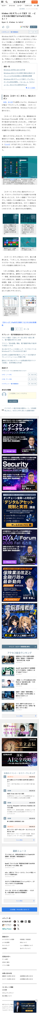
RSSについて (23, 942)
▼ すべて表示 (30, 88)
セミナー (4, 5)
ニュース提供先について (26, 945)
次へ (25, 329)
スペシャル (12, 5)
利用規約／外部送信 (25, 939)
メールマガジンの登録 (8, 939)
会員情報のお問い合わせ (26, 976)
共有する (34, 27)
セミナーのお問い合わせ (8, 979)
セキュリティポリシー (8, 993)
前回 (4, 102)
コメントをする (13, 401)
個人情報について (7, 996)
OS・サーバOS (7, 379)
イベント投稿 (5, 965)
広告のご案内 (5, 962)
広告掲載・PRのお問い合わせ (18, 909)
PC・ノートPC (7, 374)
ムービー (19, 5)
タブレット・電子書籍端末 (10, 32)
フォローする (34, 32)
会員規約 (4, 948)
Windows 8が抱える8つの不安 (14, 70)
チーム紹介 (5, 959)
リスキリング (28, 5)
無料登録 (34, 2)
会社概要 (4, 990)
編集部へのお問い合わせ (8, 976)
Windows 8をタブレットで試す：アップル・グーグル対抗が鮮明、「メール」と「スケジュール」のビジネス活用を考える (19, 82)
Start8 (7, 144)
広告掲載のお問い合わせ (26, 979)
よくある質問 (5, 942)
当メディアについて (25, 948)
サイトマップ (5, 945)
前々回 (10, 102)
